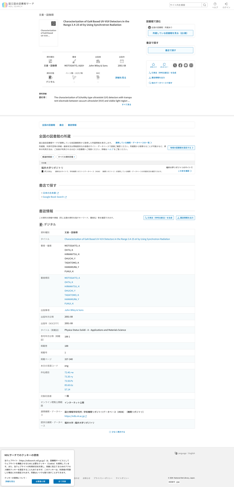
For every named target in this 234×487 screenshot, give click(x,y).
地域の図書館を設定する (180, 147)
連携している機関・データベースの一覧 (133, 142)
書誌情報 (72, 124)
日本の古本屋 (49, 192)
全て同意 (62, 481)
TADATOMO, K (72, 295)
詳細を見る (120, 77)
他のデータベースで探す (162, 82)
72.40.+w (69, 372)
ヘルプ (215, 7)
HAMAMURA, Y (72, 299)
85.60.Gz (69, 385)
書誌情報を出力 (158, 77)
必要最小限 (40, 481)
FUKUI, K (69, 303)
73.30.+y (69, 376)
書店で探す (170, 50)
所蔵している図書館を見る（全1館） (171, 33)
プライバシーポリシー (103, 478)
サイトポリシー (122, 478)
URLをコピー (164, 67)
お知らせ (86, 478)
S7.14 (67, 389)
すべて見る (126, 104)
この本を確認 (183, 171)
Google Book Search (53, 196)
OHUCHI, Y (70, 290)
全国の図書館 (48, 124)
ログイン (226, 7)
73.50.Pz (69, 380)
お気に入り (153, 67)
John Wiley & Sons (74, 310)
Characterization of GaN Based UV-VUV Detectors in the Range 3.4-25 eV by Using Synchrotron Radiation (117, 239)
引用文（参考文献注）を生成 (164, 72)
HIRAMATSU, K (72, 286)
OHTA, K (69, 282)
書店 (61, 124)
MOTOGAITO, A (72, 277)
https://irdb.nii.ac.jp (74, 416)
